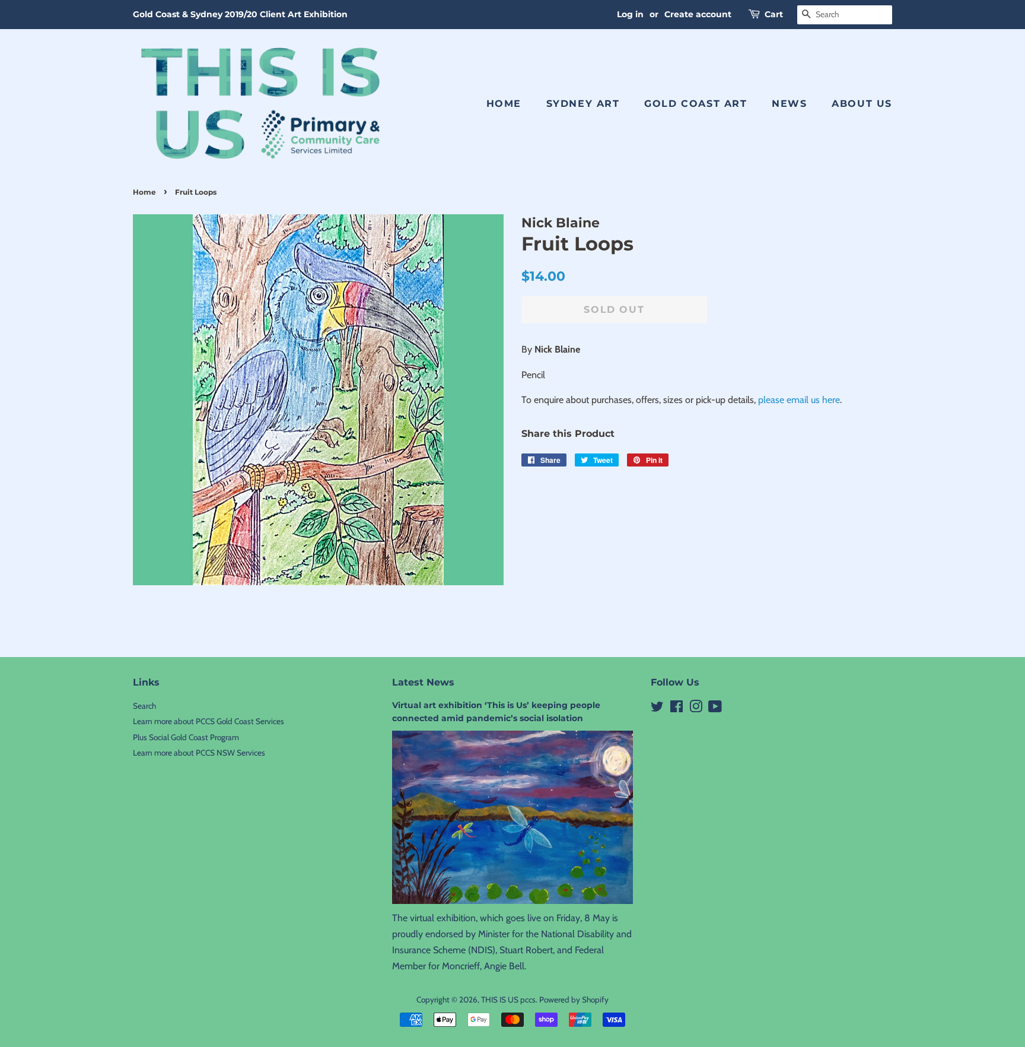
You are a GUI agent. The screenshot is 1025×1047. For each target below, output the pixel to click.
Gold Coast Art (695, 103)
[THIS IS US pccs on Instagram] (695, 708)
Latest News (423, 682)
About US (862, 103)
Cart (774, 14)
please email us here (799, 399)
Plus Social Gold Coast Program (186, 737)
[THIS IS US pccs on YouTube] (715, 708)
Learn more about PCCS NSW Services (199, 752)
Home (503, 103)
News (789, 103)
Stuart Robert (526, 950)
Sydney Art (583, 103)
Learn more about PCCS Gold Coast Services (208, 721)
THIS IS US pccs (508, 999)
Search (144, 705)
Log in (630, 14)
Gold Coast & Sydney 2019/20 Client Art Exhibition (240, 14)
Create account (697, 14)
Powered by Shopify (574, 999)
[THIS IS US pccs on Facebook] (676, 708)
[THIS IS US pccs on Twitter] (657, 708)
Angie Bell (504, 966)
